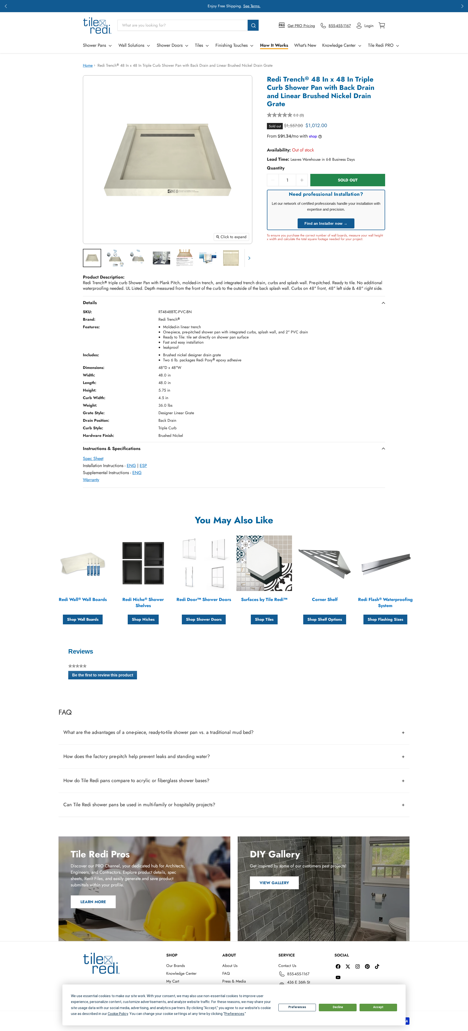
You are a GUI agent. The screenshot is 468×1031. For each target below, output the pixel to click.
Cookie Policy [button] (118, 1014)
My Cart (172, 981)
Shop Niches (143, 619)
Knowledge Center (339, 45)
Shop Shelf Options (324, 619)
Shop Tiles (264, 619)
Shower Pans (94, 45)
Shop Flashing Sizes (385, 619)
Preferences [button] (234, 1014)
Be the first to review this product (104, 676)
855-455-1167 (298, 974)
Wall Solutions (131, 45)
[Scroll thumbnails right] (248, 258)
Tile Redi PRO (380, 45)
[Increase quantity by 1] (302, 180)
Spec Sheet (93, 458)
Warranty (91, 480)
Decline (338, 1007)
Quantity (275, 168)
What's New (305, 45)
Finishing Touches (231, 45)
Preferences (297, 1007)
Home (88, 65)
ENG (131, 465)
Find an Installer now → (326, 223)
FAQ (226, 973)
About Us (229, 965)
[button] (5, 6)
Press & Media (234, 981)
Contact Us (287, 965)
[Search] (253, 25)
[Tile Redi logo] (97, 25)
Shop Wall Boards (82, 619)
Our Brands (175, 965)
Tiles (199, 45)
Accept (378, 1007)
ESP (143, 465)
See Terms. (252, 6)
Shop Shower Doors (204, 619)
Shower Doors (170, 45)
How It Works (274, 45)
